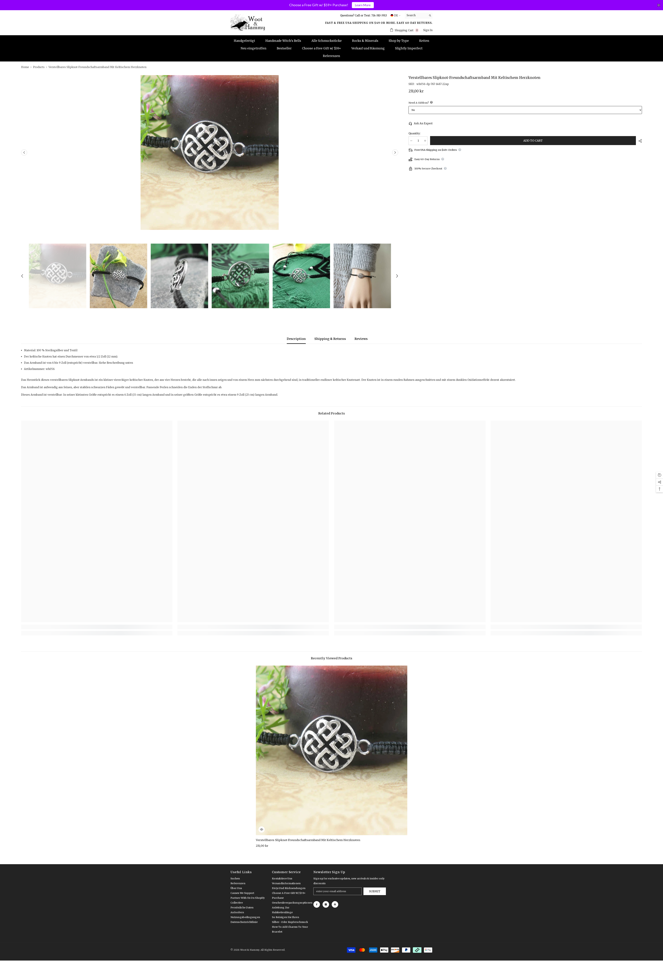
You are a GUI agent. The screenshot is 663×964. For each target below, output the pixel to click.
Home (25, 67)
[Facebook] (316, 904)
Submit (374, 891)
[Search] (419, 15)
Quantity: (415, 133)
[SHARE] (639, 141)
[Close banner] (658, 5)
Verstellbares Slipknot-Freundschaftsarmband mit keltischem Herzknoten (308, 840)
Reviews (361, 339)
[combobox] (416, 15)
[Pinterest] (335, 904)
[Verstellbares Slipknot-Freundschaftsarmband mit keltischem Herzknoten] (331, 750)
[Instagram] (326, 904)
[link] (96, 627)
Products (39, 67)
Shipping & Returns (330, 339)
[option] (209, 152)
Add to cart (533, 140)
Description (296, 339)
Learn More (363, 5)
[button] (24, 153)
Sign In (428, 30)
